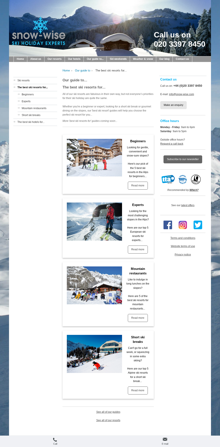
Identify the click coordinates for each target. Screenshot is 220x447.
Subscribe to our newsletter (183, 159)
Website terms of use (183, 246)
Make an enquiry (173, 105)
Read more (137, 185)
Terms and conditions (182, 238)
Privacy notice (183, 254)
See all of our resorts (108, 420)
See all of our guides (108, 411)
